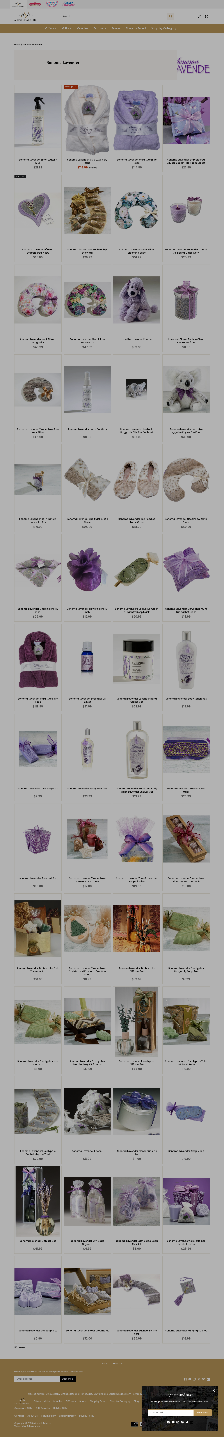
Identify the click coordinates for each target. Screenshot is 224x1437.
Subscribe (202, 1412)
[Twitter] (187, 1422)
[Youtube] (173, 1422)
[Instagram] (177, 1422)
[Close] (213, 1390)
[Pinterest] (182, 1422)
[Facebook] (168, 1422)
